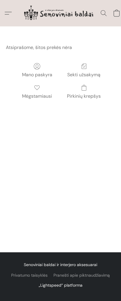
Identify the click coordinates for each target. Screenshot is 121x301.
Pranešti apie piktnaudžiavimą (81, 275)
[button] (60, 13)
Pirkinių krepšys (84, 96)
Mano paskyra (37, 75)
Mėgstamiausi (37, 96)
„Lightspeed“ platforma (61, 285)
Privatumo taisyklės (29, 275)
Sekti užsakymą (83, 75)
